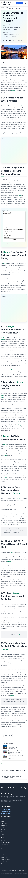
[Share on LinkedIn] (19, 40)
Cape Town (4, 829)
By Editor (14, 36)
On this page (6, 62)
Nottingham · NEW (5, 809)
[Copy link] (22, 40)
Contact (3, 851)
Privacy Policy (4, 857)
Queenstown (4, 832)
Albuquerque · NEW (6, 811)
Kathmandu (4, 825)
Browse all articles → (6, 764)
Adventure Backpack (7, 3)
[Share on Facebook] (16, 40)
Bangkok (3, 821)
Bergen (23, 106)
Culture (13, 90)
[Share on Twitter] (13, 40)
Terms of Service (5, 859)
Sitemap (3, 863)
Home (2, 7)
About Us (3, 840)
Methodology (4, 846)
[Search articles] (14, 3)
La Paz (2, 827)
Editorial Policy (4, 844)
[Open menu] (25, 3)
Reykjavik (3, 834)
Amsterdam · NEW (5, 813)
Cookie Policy (4, 861)
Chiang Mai (4, 823)
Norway (5, 735)
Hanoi (2, 819)
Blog (7, 7)
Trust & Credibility (5, 842)
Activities (10, 671)
